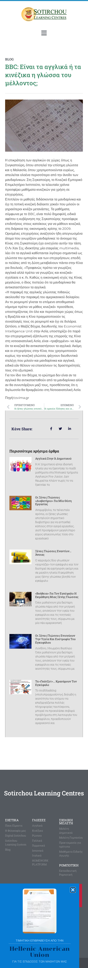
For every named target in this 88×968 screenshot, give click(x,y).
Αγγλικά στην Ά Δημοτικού (53, 458)
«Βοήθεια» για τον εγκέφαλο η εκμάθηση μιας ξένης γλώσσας (56, 595)
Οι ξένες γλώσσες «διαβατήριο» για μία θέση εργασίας (53, 500)
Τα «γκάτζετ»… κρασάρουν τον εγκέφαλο (56, 683)
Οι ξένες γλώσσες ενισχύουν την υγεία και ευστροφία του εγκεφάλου (55, 639)
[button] (73, 890)
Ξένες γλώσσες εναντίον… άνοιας (53, 552)
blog (9, 59)
